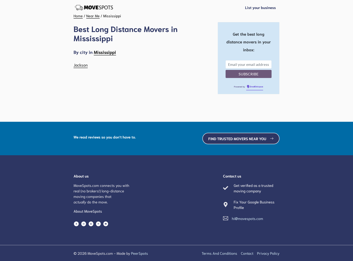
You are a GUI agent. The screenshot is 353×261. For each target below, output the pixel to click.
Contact (247, 253)
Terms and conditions (219, 253)
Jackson (81, 64)
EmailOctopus (256, 87)
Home (78, 15)
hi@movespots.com (247, 218)
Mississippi (105, 52)
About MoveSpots (88, 211)
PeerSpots (139, 253)
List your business (260, 7)
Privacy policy (268, 253)
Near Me (93, 15)
